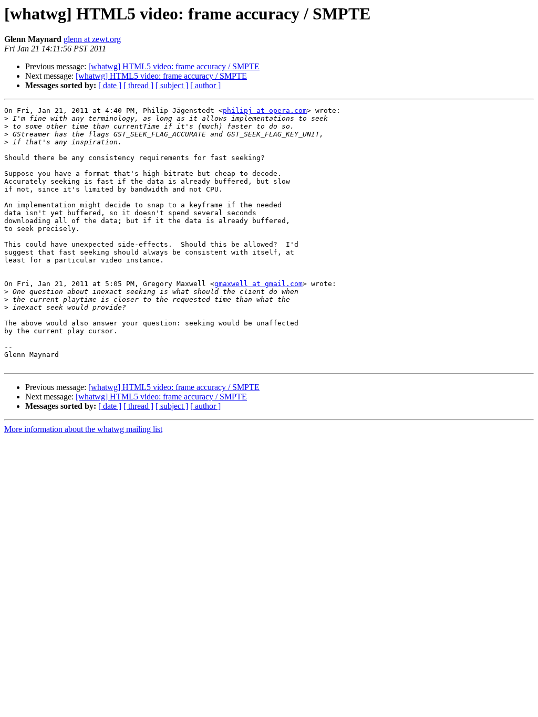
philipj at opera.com (265, 110)
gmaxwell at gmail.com (258, 284)
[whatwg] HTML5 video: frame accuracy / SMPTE (174, 66)
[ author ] (205, 85)
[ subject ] (172, 85)
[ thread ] (138, 85)
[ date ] (109, 85)
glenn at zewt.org (92, 39)
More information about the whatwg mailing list (83, 429)
